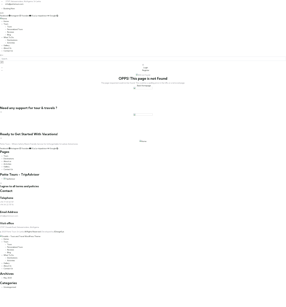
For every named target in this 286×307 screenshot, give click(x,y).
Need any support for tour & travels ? (28, 108)
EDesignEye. (59, 232)
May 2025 (8, 278)
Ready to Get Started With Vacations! (29, 134)
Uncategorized (10, 287)
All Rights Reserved (32, 232)
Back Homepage (144, 85)
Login (145, 67)
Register (145, 70)
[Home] (3, 18)
